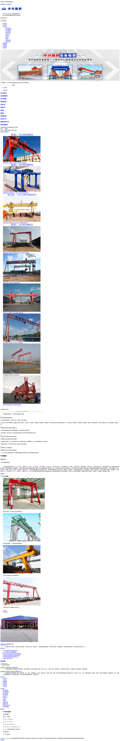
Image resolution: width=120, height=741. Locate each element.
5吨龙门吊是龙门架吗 (7, 658)
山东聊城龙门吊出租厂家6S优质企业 (11, 374)
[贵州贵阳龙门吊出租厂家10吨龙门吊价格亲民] (21, 341)
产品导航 (2, 688)
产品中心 (5, 26)
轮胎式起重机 (4, 124)
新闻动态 (5, 44)
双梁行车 (8, 35)
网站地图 (2, 4)
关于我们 (5, 25)
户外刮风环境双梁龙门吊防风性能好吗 (11, 655)
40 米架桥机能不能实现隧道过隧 (10, 650)
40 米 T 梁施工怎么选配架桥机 (9, 652)
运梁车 (7, 37)
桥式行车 (8, 34)
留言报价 (5, 47)
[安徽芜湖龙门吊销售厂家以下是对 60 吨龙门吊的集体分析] (21, 191)
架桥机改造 (8, 40)
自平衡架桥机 (9, 29)
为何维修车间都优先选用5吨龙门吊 (10, 656)
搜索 (13, 85)
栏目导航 (2, 677)
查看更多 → (3, 473)
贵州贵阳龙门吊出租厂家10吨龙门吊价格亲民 (13, 342)
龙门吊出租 (8, 28)
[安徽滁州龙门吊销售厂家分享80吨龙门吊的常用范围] (21, 161)
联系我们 (9, 4)
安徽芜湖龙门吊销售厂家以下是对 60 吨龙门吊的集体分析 (15, 192)
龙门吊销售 (8, 31)
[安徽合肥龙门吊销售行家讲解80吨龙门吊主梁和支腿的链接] (21, 251)
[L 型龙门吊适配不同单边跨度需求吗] (21, 573)
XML (6, 4)
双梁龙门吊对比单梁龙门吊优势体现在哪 (12, 653)
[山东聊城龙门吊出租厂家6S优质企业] (21, 373)
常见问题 (2, 661)
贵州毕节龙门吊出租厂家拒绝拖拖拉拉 (11, 282)
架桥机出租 (8, 32)
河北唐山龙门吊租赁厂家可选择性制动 (9, 667)
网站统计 (2, 739)
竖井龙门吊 (8, 41)
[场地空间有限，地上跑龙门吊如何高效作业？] (24, 509)
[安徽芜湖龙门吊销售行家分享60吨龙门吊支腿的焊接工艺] (21, 221)
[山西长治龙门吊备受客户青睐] (19, 641)
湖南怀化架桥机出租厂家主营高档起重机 (12, 404)
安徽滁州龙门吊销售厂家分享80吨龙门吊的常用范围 (14, 162)
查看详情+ (2, 648)
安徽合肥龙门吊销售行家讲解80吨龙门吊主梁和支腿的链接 (16, 252)
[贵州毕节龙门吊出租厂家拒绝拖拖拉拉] (21, 281)
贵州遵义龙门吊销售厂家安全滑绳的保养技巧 (13, 312)
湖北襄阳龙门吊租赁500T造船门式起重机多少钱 (11, 671)
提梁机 (7, 38)
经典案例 (5, 43)
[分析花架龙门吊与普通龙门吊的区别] (21, 605)
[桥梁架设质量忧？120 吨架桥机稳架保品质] (21, 541)
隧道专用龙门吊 (4, 121)
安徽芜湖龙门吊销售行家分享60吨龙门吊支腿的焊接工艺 (15, 222)
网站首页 (5, 23)
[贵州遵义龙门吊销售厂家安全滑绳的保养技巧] (21, 311)
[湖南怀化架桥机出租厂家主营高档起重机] (21, 403)
